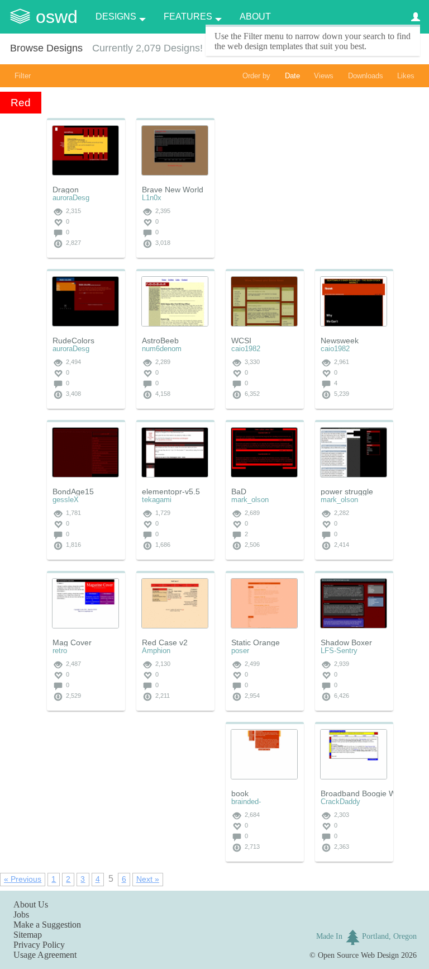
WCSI (241, 340)
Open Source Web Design (358, 955)
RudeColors (73, 340)
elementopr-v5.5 (171, 491)
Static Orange (255, 642)
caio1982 (245, 348)
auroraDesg (71, 197)
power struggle (347, 491)
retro (60, 650)
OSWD (57, 17)
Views (323, 76)
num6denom (162, 348)
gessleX (66, 499)
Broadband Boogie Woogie (368, 793)
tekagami (156, 499)
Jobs (21, 914)
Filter (23, 76)
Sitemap (27, 934)
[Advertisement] (309, 188)
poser (240, 650)
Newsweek (340, 340)
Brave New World (172, 189)
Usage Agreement (45, 954)
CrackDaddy (340, 801)
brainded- (246, 801)
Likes (405, 76)
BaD (238, 491)
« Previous (22, 879)
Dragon (66, 189)
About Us (30, 904)
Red (21, 102)
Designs (116, 16)
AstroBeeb (160, 340)
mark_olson (250, 499)
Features (188, 16)
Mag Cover (72, 642)
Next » (147, 879)
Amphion (156, 650)
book (240, 793)
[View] (85, 150)
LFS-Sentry (339, 650)
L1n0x (151, 197)
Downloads (365, 76)
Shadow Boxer (346, 642)
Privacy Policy (39, 944)
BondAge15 (73, 491)
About (255, 16)
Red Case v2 (165, 642)
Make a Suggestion (47, 924)
